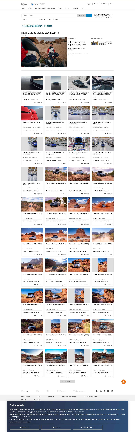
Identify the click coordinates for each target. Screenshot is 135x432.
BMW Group (24, 391)
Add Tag (81, 15)
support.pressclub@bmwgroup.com (102, 17)
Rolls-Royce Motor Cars (79, 391)
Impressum (51, 396)
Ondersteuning (25, 396)
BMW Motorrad (61, 391)
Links (39, 396)
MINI (48, 391)
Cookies (23, 399)
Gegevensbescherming (91, 396)
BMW (37, 391)
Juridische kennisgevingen (69, 396)
